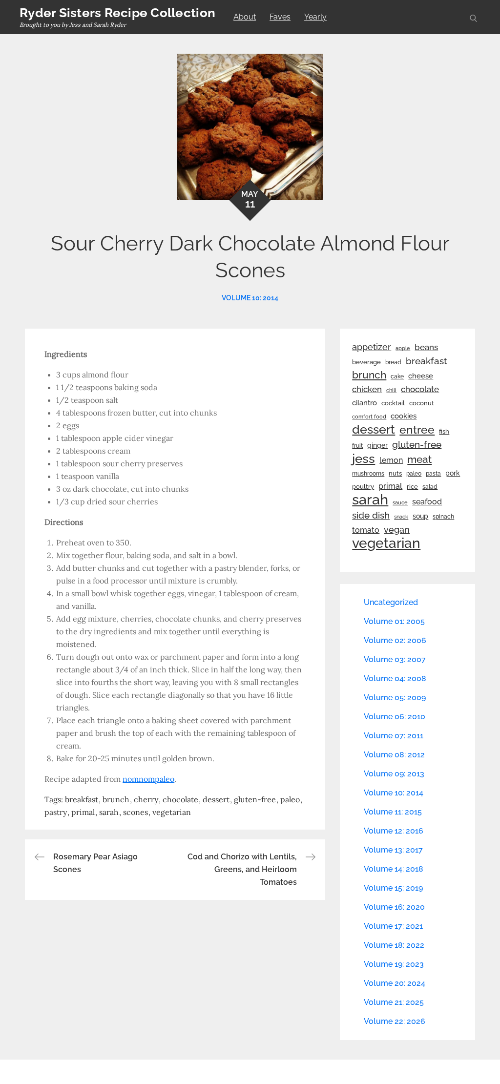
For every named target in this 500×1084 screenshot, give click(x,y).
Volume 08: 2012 (394, 754)
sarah (109, 812)
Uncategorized (391, 602)
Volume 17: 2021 (393, 926)
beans (426, 347)
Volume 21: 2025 (394, 1002)
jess (363, 458)
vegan (397, 529)
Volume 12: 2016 (393, 830)
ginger (377, 445)
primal (83, 812)
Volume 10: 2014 (250, 298)
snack (401, 517)
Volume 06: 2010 (394, 716)
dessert (216, 799)
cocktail (393, 403)
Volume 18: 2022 (394, 945)
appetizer (371, 347)
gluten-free (255, 799)
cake (397, 376)
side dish (371, 515)
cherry (146, 799)
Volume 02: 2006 (395, 640)
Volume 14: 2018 (393, 869)
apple (403, 348)
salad (430, 486)
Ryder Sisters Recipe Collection (117, 12)
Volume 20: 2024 (394, 983)
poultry (363, 486)
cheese (420, 376)
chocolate (180, 799)
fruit (357, 445)
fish (444, 431)
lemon (391, 460)
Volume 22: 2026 (394, 1021)
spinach (443, 516)
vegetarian (171, 812)
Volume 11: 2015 (393, 811)
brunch (116, 799)
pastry (55, 812)
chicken (367, 389)
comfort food (369, 416)
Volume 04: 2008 (395, 678)
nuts (395, 473)
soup (420, 516)
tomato (365, 530)
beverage (366, 362)
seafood (427, 501)
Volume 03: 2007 (395, 659)
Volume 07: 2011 (393, 735)
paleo (290, 799)
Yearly (315, 16)
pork (452, 473)
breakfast (81, 799)
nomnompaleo (148, 779)
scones (135, 812)
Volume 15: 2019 (393, 888)
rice (412, 486)
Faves (280, 16)
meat (419, 459)
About (244, 16)
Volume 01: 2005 (394, 621)
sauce (400, 502)
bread (393, 362)
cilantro (364, 402)
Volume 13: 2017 (393, 850)
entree (417, 429)
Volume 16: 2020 (394, 907)
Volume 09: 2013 (394, 773)
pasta (433, 473)
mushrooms (368, 473)
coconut (421, 403)
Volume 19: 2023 (394, 964)
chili (391, 390)
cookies (404, 415)
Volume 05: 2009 (395, 697)
